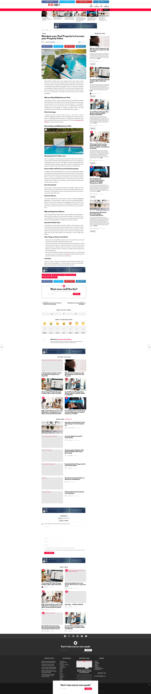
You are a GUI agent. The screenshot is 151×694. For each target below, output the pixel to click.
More (99, 58)
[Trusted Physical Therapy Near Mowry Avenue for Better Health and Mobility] (70, 14)
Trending (106, 6)
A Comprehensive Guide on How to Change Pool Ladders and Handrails (52, 374)
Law (61, 673)
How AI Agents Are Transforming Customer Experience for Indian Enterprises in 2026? (75, 412)
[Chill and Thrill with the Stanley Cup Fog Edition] (52, 497)
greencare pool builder (58, 274)
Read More (93, 96)
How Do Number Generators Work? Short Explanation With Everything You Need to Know (51, 627)
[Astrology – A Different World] (75, 597)
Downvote (75, 314)
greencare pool (47, 274)
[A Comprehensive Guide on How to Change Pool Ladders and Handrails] (52, 365)
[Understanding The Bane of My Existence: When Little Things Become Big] (52, 456)
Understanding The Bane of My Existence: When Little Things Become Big (74, 452)
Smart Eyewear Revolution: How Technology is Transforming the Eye (75, 424)
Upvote (52, 314)
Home (46, 9)
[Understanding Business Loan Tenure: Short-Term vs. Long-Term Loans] (75, 576)
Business (57, 9)
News (61, 675)
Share (43, 51)
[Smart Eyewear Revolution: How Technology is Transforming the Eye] (103, 14)
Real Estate (62, 676)
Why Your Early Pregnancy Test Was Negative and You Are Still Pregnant (74, 374)
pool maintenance (71, 274)
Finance (73, 9)
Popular (96, 6)
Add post (106, 9)
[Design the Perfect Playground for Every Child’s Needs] (52, 469)
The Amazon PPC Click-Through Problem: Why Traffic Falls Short (57, 18)
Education (68, 9)
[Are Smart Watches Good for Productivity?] (52, 442)
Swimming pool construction (50, 277)
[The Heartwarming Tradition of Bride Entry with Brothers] (52, 483)
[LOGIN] (100, 10)
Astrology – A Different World (74, 604)
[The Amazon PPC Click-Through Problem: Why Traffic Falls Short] (58, 14)
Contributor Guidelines (87, 9)
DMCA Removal (98, 669)
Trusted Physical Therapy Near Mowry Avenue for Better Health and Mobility (70, 18)
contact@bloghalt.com (100, 676)
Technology (62, 9)
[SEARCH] (98, 10)
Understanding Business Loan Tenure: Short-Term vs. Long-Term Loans (75, 585)
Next (108, 16)
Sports (53, 9)
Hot (101, 6)
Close (149, 684)
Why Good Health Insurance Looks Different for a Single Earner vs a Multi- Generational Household (81, 19)
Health (49, 9)
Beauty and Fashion (63, 662)
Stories (61, 680)
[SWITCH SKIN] (96, 10)
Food (61, 669)
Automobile (62, 661)
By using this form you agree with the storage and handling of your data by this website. (65, 550)
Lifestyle (68, 419)
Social (61, 677)
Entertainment (78, 9)
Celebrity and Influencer (64, 664)
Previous (42, 16)
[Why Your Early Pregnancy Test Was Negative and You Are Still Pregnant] (47, 14)
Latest (91, 6)
